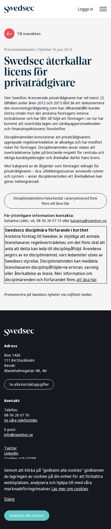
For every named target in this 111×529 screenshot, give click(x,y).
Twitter (10, 448)
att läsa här (86, 279)
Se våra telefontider (20, 420)
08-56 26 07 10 (16, 414)
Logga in (85, 9)
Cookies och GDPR (20, 458)
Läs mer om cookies (69, 489)
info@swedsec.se (18, 434)
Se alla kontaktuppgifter (29, 384)
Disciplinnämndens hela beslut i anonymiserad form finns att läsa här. (56, 201)
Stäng (9, 499)
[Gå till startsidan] (49, 331)
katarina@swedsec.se (88, 220)
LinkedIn (11, 453)
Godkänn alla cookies (26, 515)
